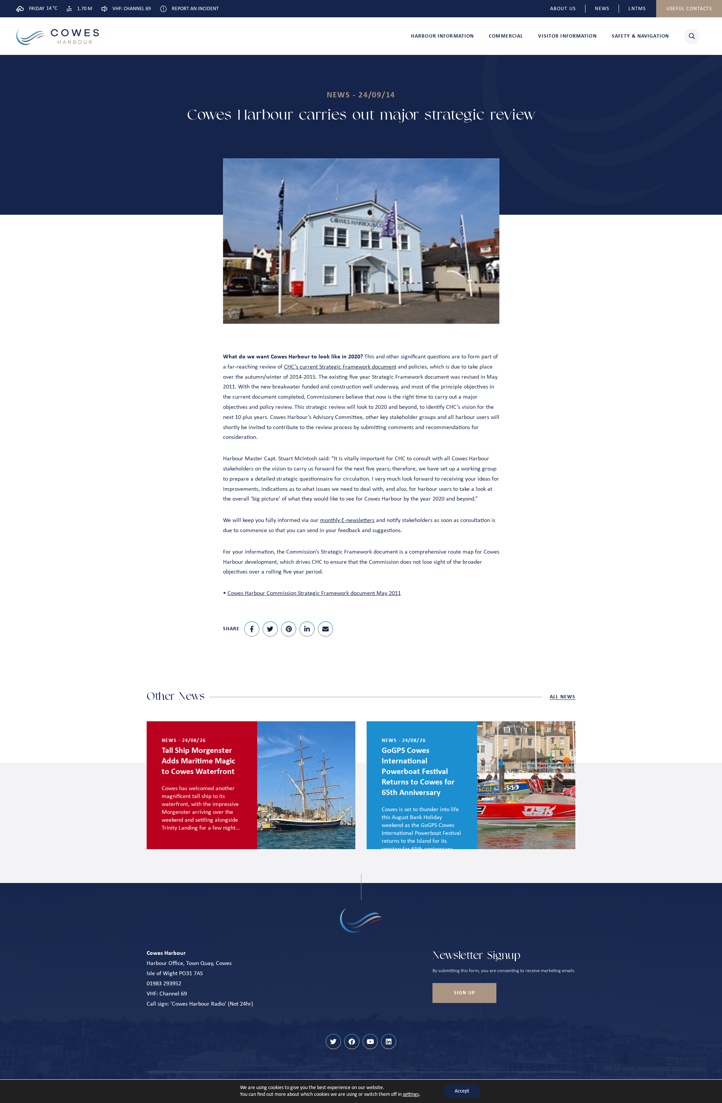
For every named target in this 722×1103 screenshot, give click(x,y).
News (602, 9)
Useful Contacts (689, 9)
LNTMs (637, 9)
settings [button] (411, 1094)
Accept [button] (462, 1091)
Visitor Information (567, 36)
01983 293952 (164, 984)
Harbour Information (442, 36)
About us (563, 9)
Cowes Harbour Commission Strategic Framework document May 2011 (314, 593)
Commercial (506, 36)
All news (562, 697)
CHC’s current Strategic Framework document (340, 367)
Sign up (464, 993)
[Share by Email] (325, 629)
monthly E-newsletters (347, 520)
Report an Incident (195, 9)
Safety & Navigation (640, 36)
